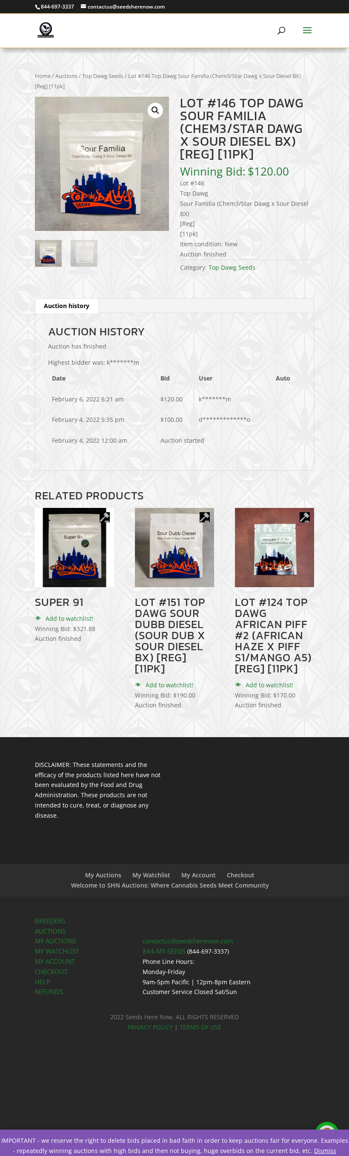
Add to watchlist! (68, 618)
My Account (198, 875)
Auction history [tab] (66, 306)
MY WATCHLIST (57, 951)
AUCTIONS (50, 931)
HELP (42, 981)
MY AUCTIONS (55, 941)
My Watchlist (151, 875)
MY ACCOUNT (55, 961)
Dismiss (325, 1151)
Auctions (66, 76)
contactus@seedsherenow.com (188, 941)
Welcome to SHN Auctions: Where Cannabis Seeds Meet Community (170, 885)
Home (43, 76)
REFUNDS (49, 991)
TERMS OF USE (200, 1027)
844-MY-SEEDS (164, 951)
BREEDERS (50, 921)
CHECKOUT (51, 971)
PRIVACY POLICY (150, 1027)
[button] (155, 110)
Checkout (241, 875)
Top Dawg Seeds (102, 76)
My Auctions (103, 875)
